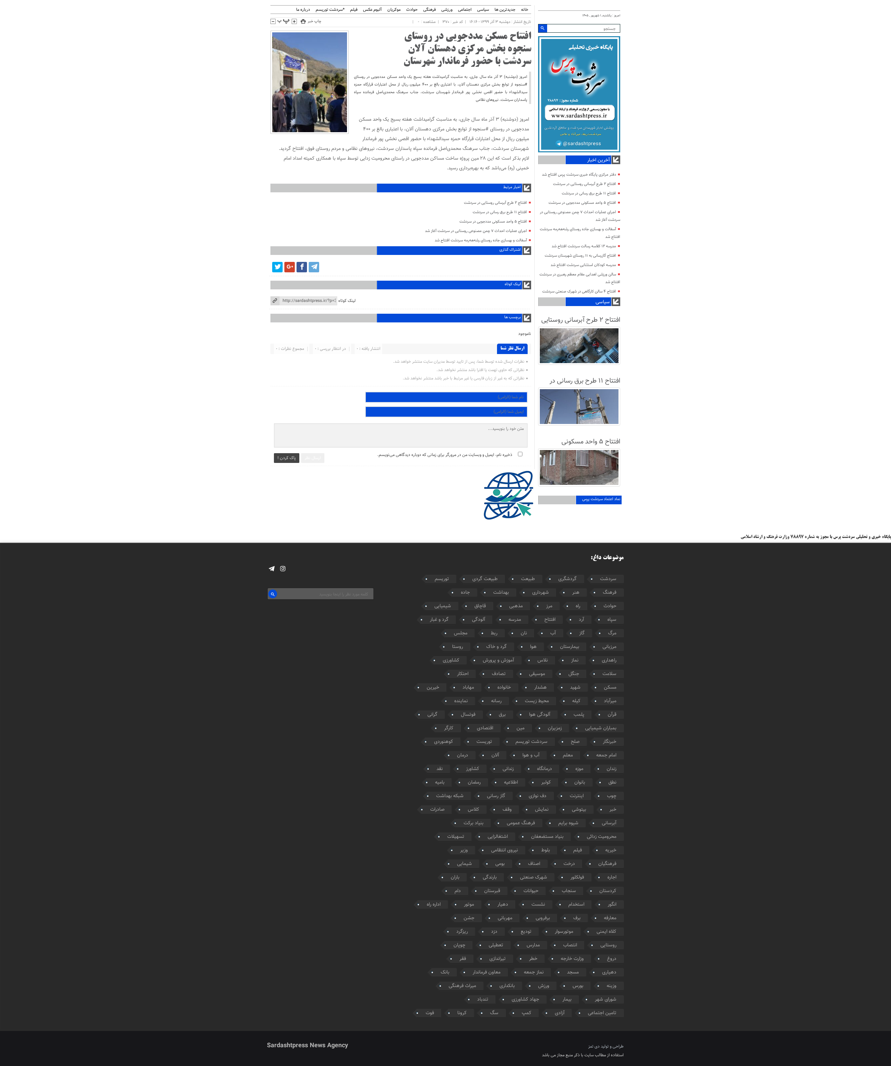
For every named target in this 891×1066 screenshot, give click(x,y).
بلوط (545, 850)
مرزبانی (609, 647)
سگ (494, 1013)
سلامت (609, 674)
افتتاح (549, 620)
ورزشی (446, 10)
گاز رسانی (496, 796)
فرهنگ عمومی (521, 823)
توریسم (442, 579)
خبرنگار (609, 742)
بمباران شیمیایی (600, 728)
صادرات (437, 809)
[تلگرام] (314, 267)
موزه (579, 769)
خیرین (433, 687)
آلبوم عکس (372, 10)
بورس (578, 986)
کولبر (546, 782)
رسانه (496, 701)
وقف (507, 809)
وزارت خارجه (572, 959)
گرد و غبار (439, 620)
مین (521, 728)
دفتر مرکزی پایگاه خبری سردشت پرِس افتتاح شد (579, 175)
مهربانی (505, 918)
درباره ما (303, 10)
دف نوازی (537, 796)
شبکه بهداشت (450, 796)
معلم (568, 755)
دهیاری (609, 972)
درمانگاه (544, 769)
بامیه (439, 782)
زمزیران (555, 728)
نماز (574, 660)
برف (577, 918)
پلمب (579, 715)
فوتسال (468, 715)
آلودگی (478, 620)
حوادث (412, 10)
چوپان (459, 945)
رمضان (474, 782)
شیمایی (464, 864)
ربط (494, 633)
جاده (465, 592)
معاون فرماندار (486, 972)
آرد (581, 620)
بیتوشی (579, 809)
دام (458, 891)
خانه (524, 10)
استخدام (576, 904)
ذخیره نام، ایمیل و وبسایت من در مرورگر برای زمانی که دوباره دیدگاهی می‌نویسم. (444, 455)
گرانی (432, 715)
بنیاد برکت (473, 823)
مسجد (573, 972)
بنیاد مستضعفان (547, 837)
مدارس (533, 945)
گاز (582, 633)
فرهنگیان (607, 864)
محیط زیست (537, 701)
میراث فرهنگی (462, 986)
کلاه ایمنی (606, 932)
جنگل (573, 674)
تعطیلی (496, 945)
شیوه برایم (568, 823)
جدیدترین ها (505, 10)
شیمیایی (442, 606)
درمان (462, 755)
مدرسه (514, 620)
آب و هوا (530, 755)
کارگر (449, 728)
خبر (612, 809)
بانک (445, 972)
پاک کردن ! (286, 458)
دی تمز (594, 1046)
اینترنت (577, 796)
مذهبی (516, 606)
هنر (575, 592)
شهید (575, 687)
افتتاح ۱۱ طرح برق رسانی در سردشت (500, 212)
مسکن (610, 687)
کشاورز (472, 769)
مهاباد (468, 687)
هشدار (540, 687)
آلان (495, 755)
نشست (538, 904)
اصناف (534, 864)
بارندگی (490, 877)
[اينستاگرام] (282, 569)
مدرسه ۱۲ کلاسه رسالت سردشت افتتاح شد (584, 246)
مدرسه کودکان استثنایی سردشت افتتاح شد (583, 265)
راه (578, 606)
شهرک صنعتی (533, 877)
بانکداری (507, 986)
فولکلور (577, 877)
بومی (500, 864)
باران (455, 877)
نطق (612, 782)
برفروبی (543, 918)
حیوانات (530, 891)
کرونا (462, 1013)
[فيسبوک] (302, 267)
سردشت (608, 579)
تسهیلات (455, 837)
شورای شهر (605, 999)
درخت (569, 864)
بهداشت (501, 592)
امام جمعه (606, 755)
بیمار (566, 999)
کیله (576, 701)
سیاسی (483, 10)
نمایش (542, 809)
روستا (457, 647)
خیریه (610, 850)
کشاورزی (451, 660)
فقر (462, 959)
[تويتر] (277, 267)
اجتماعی (465, 10)
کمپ (526, 1013)
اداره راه (434, 904)
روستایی (608, 945)
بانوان (579, 782)
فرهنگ (609, 592)
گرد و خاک (496, 647)
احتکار (462, 674)
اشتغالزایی (498, 837)
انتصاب (570, 945)
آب (553, 633)
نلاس (542, 660)
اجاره (611, 877)
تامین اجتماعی (602, 1013)
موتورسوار (564, 932)
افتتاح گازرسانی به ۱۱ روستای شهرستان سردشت (580, 256)
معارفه (610, 918)
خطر (533, 959)
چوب (611, 796)
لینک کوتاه (347, 301)
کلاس (473, 809)
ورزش (543, 986)
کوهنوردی (443, 742)
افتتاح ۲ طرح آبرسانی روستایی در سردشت (495, 203)
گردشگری (567, 579)
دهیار (502, 904)
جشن (469, 918)
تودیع (526, 932)
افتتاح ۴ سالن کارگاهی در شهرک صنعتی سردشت (579, 292)
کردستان (607, 891)
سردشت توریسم (531, 742)
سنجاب (569, 891)
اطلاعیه (511, 782)
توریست (484, 742)
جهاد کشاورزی (525, 999)
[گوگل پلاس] (289, 267)
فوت (430, 1013)
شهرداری (540, 592)
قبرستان (492, 891)
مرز (549, 606)
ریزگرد (462, 932)
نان (524, 633)
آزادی (560, 1013)
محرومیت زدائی (601, 837)
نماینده (461, 701)
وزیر (464, 850)
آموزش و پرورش (498, 660)
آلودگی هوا (539, 715)
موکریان (394, 10)
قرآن (612, 715)
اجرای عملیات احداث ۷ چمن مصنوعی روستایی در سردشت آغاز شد (476, 231)
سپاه (611, 620)
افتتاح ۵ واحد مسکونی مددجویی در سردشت (493, 222)
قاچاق (480, 606)
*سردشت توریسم (330, 10)
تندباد (482, 999)
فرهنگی (429, 10)
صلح (575, 742)
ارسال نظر (313, 458)
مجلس (460, 633)
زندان (611, 769)
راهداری (609, 660)
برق (502, 715)
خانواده (504, 687)
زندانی (508, 769)
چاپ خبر (314, 21)
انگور (612, 904)
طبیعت (528, 579)
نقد (439, 769)
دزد (494, 932)
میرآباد (610, 701)
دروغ (611, 959)
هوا (533, 647)
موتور (469, 904)
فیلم (353, 10)
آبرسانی (609, 823)
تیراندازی (497, 959)
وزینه (611, 986)
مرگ (612, 633)
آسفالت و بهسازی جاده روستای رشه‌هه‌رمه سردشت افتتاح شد (481, 240)
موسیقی (537, 674)
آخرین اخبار (598, 160)
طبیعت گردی (485, 579)
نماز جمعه (534, 972)
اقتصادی (485, 728)
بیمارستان (569, 647)
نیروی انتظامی (504, 850)
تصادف (499, 674)
